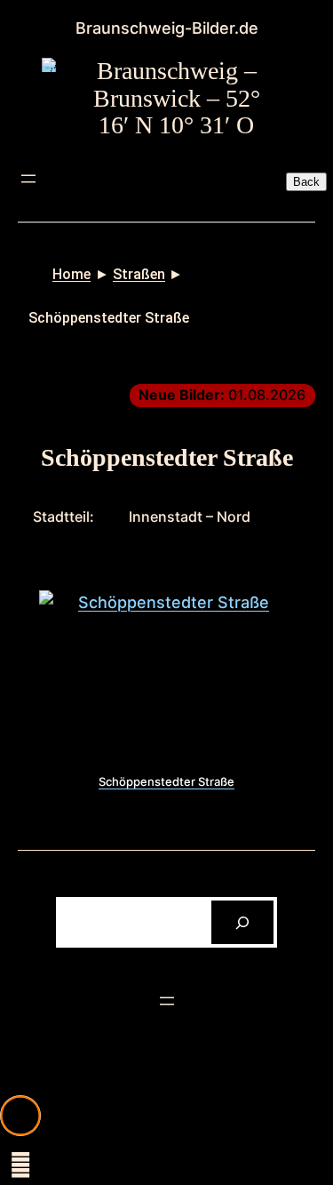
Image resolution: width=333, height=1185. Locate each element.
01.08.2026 (222, 395)
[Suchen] (242, 922)
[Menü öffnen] (28, 178)
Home (71, 274)
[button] (20, 1115)
